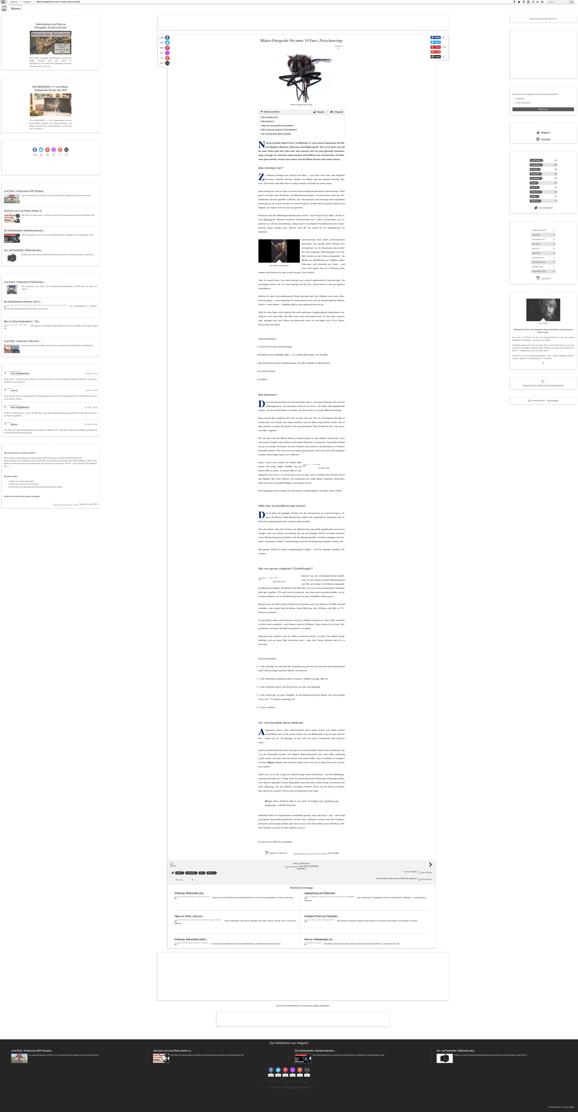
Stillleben (535, 201)
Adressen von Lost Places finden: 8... (23, 211)
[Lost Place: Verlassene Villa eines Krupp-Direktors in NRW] (12, 348)
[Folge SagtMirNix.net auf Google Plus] (533, 1)
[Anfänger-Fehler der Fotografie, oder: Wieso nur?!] (320, 920)
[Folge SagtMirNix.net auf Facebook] (514, 1)
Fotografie (27, 2)
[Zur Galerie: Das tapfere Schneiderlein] (279, 251)
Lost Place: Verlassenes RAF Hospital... (32, 1050)
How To (211, 873)
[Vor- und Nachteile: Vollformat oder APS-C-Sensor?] (12, 258)
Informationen (75, 8)
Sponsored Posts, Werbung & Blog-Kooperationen (543, 385)
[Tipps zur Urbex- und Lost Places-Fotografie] (198, 920)
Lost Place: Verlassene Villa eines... (22, 341)
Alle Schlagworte (546, 208)
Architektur (535, 178)
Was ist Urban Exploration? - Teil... (22, 321)
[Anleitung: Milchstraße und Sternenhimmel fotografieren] (192, 897)
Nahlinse (288, 738)
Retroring (268, 787)
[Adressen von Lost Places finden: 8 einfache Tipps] (12, 218)
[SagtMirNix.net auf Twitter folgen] (519, 1)
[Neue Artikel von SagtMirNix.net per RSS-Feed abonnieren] (542, 1)
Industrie (534, 169)
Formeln (276, 824)
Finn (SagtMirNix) (20, 373)
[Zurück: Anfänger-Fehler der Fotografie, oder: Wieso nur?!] (173, 866)
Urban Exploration (523, 103)
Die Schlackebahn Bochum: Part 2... (23, 301)
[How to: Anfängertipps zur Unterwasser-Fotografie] (313, 943)
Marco (14, 424)
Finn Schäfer (333, 853)
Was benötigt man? (270, 117)
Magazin (14, 2)
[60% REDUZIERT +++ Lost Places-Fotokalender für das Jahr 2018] (51, 105)
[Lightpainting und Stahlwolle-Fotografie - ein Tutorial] (330, 897)
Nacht (533, 183)
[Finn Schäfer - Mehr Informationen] (543, 309)
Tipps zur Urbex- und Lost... (189, 916)
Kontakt (59, 8)
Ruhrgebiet (535, 165)
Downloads (44, 8)
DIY (201, 873)
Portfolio (29, 8)
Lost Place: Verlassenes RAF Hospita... (24, 191)
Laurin (14, 390)
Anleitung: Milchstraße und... (189, 893)
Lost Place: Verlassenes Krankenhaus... (24, 282)
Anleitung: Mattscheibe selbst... (190, 939)
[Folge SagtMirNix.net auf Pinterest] (523, 1)
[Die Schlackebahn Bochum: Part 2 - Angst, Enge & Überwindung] (36, 306)
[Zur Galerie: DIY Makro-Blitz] (311, 465)
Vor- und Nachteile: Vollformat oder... (23, 250)
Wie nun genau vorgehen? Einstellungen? (279, 130)
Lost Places (536, 160)
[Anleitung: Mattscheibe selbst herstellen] (191, 943)
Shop (91, 8)
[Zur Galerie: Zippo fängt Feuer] (268, 578)
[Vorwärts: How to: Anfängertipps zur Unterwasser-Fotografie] (430, 866)
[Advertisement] (303, 22)
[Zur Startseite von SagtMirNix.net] (4, 10)
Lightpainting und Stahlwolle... (320, 893)
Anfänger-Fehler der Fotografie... (321, 916)
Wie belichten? (268, 121)
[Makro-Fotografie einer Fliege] (301, 74)
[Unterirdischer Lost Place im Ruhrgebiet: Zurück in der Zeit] (51, 42)
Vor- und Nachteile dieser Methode (276, 134)
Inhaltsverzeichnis (271, 112)
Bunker (534, 196)
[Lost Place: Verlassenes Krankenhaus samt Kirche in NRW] (12, 289)
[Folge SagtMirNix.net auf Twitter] (167, 42)
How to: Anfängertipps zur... (319, 939)
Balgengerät (269, 219)
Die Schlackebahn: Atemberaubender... (24, 230)
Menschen (535, 192)
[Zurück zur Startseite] (3, 2)
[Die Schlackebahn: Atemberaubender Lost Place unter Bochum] (12, 238)
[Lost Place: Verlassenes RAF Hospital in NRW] (12, 198)
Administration (552, 401)
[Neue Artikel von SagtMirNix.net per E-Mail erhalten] (537, 1)
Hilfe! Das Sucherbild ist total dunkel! (277, 126)
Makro (271, 762)
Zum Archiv (545, 278)
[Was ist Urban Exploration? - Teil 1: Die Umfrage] (16, 325)
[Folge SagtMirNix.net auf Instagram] (528, 1)
